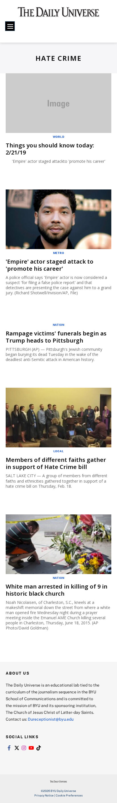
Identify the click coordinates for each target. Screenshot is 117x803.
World (58, 136)
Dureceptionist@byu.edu (51, 719)
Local (58, 451)
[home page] (58, 14)
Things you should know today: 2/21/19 (50, 148)
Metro (58, 253)
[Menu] (10, 26)
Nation (58, 324)
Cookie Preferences (69, 795)
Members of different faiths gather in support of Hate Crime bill (56, 463)
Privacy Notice (44, 795)
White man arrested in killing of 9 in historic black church (56, 590)
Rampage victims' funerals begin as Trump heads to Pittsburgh (56, 336)
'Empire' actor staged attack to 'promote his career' (49, 265)
